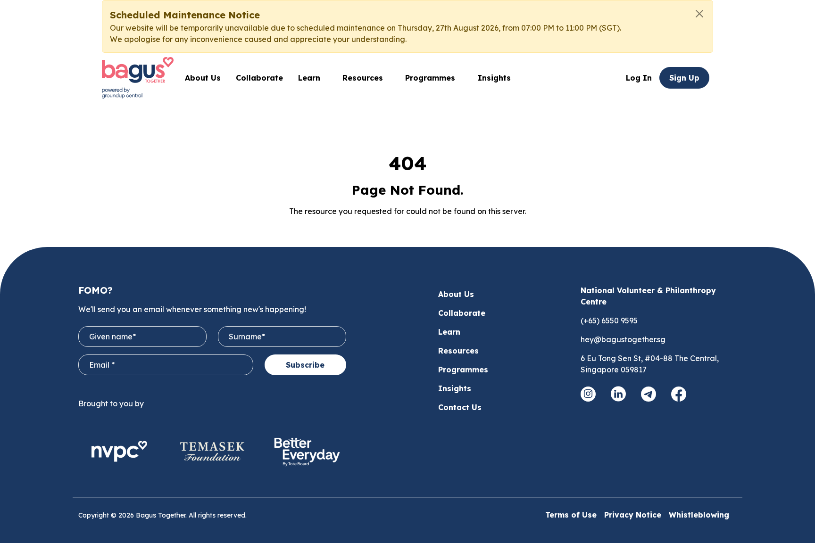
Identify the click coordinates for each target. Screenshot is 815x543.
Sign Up (684, 77)
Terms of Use (571, 514)
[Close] (699, 13)
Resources (458, 350)
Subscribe (305, 365)
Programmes (430, 77)
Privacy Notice (632, 514)
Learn (449, 332)
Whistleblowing (699, 514)
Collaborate (259, 77)
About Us (203, 77)
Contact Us (460, 407)
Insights (494, 77)
